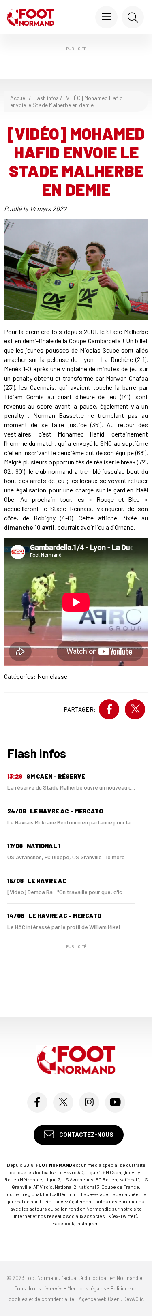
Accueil (19, 97)
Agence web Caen (99, 1299)
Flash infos (45, 97)
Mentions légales (86, 1288)
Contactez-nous (85, 1134)
